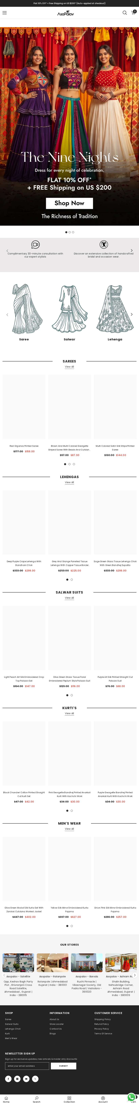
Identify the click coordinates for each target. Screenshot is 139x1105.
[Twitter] (35, 1079)
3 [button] (73, 232)
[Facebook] (8, 1079)
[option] (69, 128)
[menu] (5, 13)
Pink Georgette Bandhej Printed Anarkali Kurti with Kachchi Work (70, 794)
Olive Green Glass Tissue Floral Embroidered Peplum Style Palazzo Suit (69, 679)
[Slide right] (131, 251)
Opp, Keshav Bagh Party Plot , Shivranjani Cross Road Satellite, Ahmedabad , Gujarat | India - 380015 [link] (18, 988)
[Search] (125, 13)
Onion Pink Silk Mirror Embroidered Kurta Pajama (115, 909)
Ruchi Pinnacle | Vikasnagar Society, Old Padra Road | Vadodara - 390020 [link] (87, 986)
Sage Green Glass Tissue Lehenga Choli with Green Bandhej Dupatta (115, 563)
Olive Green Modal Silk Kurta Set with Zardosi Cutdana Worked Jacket (24, 909)
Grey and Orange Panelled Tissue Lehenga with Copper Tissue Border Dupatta (70, 563)
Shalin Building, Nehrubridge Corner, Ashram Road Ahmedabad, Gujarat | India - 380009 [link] (121, 988)
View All (69, 366)
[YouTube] (26, 1079)
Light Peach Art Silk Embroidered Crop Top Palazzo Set (24, 679)
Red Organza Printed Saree (24, 446)
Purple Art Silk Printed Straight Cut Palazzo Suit (115, 679)
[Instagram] (17, 1079)
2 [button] (70, 232)
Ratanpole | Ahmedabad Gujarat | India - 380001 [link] (52, 983)
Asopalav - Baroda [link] (87, 976)
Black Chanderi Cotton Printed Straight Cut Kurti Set (24, 794)
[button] (135, 975)
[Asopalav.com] (69, 126)
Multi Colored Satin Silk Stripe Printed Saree (115, 448)
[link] (35, 251)
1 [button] (66, 232)
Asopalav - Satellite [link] (18, 976)
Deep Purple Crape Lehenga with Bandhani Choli (24, 563)
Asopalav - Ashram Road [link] (121, 976)
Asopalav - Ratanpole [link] (52, 976)
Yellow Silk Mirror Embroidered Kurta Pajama (69, 909)
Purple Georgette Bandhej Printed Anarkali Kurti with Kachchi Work (115, 794)
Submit (63, 1065)
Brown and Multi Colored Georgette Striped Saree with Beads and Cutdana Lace (69, 448)
